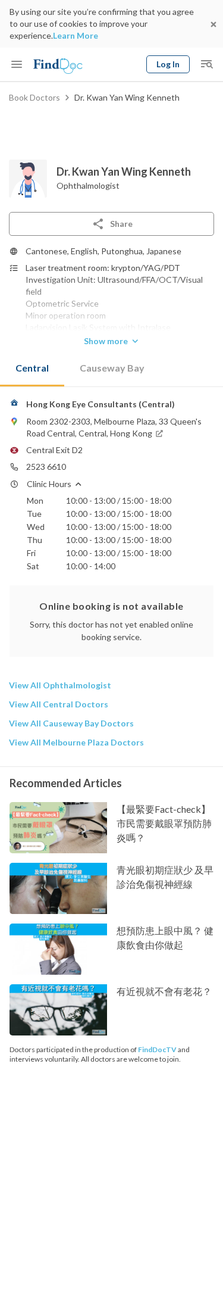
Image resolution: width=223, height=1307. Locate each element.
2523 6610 (46, 466)
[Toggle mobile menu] (16, 64)
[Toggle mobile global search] (206, 64)
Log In (168, 64)
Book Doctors (34, 97)
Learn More (75, 35)
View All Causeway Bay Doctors (71, 723)
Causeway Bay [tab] (112, 367)
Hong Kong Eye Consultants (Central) (100, 404)
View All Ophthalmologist (60, 685)
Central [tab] (32, 367)
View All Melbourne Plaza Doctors (76, 742)
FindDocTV (157, 1049)
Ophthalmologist (88, 185)
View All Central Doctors (58, 704)
